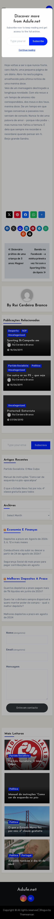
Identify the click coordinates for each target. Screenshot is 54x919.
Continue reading (27, 50)
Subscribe (38, 41)
